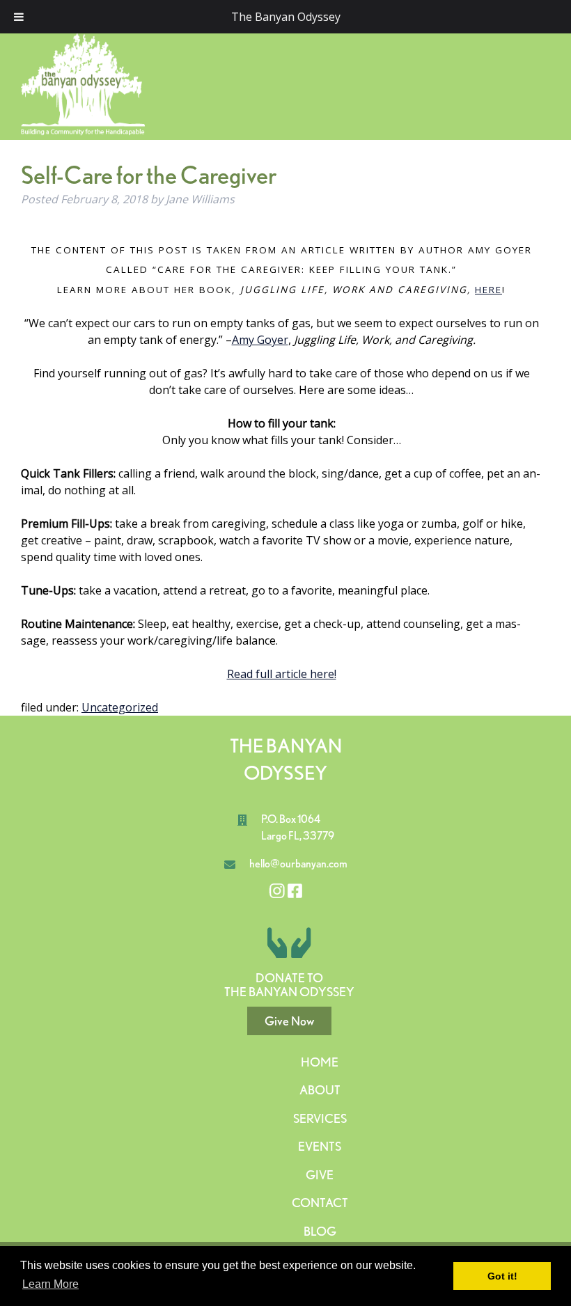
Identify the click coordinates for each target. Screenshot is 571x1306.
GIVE (320, 1174)
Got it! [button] (502, 1276)
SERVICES (320, 1118)
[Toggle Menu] (19, 16)
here (488, 289)
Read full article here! (281, 674)
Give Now (289, 1021)
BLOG (320, 1231)
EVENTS (319, 1146)
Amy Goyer (260, 339)
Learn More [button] (50, 1284)
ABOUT (320, 1090)
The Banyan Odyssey (286, 16)
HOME (319, 1062)
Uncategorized (119, 707)
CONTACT (320, 1202)
